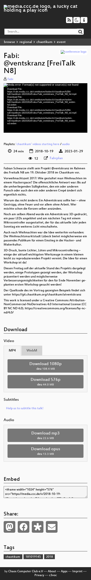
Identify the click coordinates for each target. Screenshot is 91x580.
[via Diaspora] (37, 527)
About (52, 571)
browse (9, 42)
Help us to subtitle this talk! (24, 408)
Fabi (10, 79)
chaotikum (44, 42)
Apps (64, 571)
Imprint (77, 571)
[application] (45, 108)
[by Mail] (52, 527)
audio (66, 144)
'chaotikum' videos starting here (37, 144)
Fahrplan (56, 158)
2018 (49, 557)
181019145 (33, 557)
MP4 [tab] (12, 351)
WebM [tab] (31, 351)
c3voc (53, 575)
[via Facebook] (23, 527)
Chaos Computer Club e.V (25, 571)
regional (25, 42)
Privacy (39, 575)
